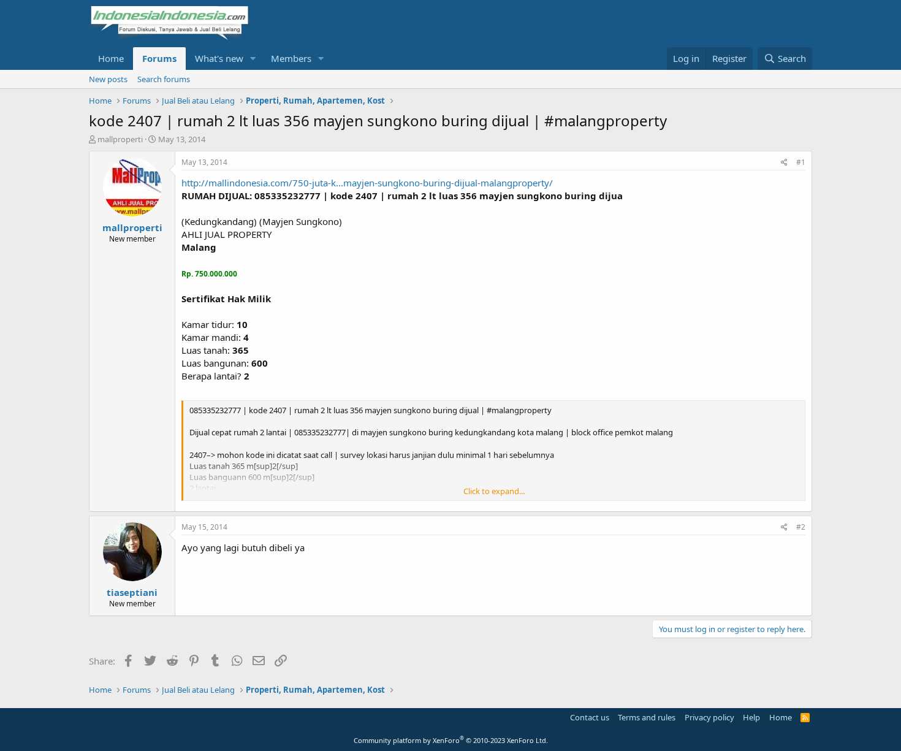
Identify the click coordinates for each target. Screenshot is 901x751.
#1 (800, 162)
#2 (800, 527)
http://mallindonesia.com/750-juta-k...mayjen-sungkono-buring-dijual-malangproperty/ (367, 183)
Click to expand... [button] (494, 491)
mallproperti (120, 139)
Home (111, 58)
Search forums (163, 79)
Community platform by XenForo (451, 740)
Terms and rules (646, 717)
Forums (159, 58)
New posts (108, 79)
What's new (219, 58)
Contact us (589, 717)
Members (291, 58)
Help (751, 717)
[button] (253, 58)
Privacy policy (709, 717)
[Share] (784, 163)
